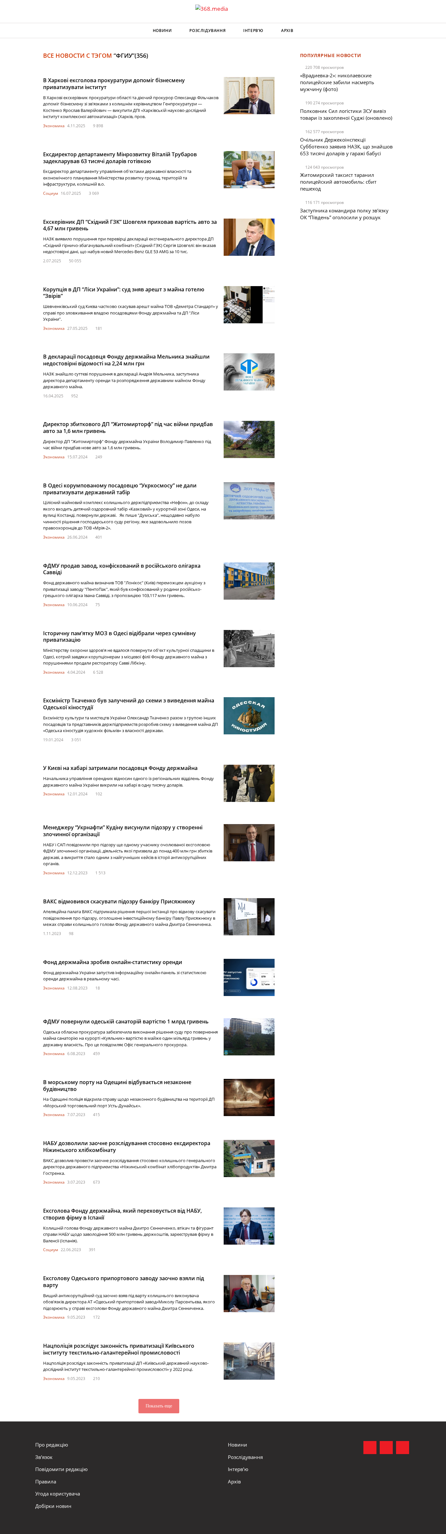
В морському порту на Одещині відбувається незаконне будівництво (117, 1086)
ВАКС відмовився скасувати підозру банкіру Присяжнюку (119, 901)
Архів (287, 30)
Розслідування (207, 30)
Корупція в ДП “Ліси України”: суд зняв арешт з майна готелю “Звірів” (123, 293)
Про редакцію (51, 1444)
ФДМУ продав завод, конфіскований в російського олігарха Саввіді (121, 569)
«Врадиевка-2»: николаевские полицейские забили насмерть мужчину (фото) (337, 82)
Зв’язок (44, 1457)
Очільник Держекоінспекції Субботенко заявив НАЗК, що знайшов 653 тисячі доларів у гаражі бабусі (346, 146)
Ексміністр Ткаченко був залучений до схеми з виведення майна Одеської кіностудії (128, 704)
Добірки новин (53, 1506)
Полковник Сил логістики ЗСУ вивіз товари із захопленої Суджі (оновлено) (346, 114)
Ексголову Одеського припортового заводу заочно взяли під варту (123, 1282)
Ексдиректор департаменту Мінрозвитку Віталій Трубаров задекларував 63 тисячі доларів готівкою (120, 158)
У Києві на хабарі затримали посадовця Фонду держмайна (120, 768)
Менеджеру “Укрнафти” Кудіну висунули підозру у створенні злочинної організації (122, 831)
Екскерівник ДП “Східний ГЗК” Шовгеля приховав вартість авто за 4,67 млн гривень (130, 225)
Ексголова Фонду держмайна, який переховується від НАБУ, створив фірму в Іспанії (122, 1214)
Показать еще (159, 1406)
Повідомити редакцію (61, 1469)
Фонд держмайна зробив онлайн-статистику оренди (112, 962)
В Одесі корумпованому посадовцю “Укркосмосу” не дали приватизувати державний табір (120, 489)
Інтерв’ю (253, 30)
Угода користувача (57, 1493)
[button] (404, 30)
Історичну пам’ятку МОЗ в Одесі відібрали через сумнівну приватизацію (119, 637)
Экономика (54, 126)
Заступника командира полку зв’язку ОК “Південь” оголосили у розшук (344, 214)
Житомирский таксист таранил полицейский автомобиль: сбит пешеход (338, 182)
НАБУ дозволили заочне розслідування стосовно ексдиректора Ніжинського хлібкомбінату (126, 1147)
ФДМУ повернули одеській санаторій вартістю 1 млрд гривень (126, 1021)
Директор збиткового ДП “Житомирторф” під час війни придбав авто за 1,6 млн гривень (128, 428)
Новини (162, 30)
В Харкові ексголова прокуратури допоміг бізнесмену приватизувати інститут (114, 84)
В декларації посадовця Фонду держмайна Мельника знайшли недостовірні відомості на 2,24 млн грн (126, 360)
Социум (50, 193)
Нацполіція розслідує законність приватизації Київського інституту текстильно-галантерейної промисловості (118, 1349)
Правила (45, 1481)
